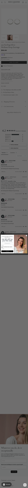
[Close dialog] (26, 235)
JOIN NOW (7, 251)
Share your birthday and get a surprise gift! (6, 247)
